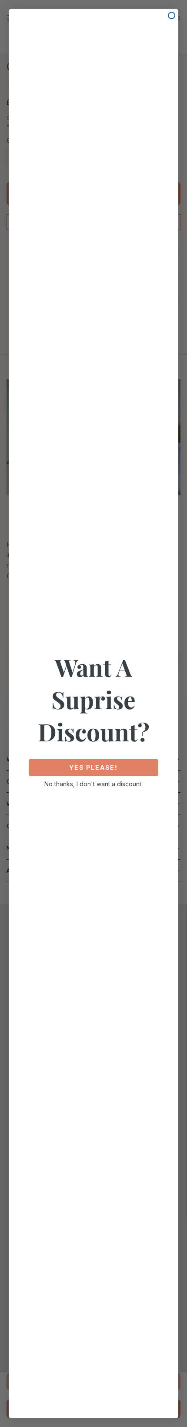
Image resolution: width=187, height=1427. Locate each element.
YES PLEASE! (93, 767)
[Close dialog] (171, 15)
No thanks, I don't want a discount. (93, 784)
